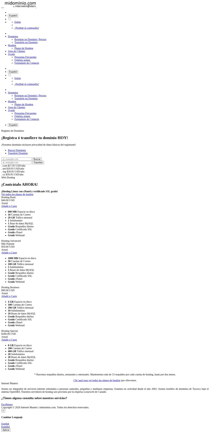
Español (13, 15)
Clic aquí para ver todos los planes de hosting (97, 380)
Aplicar (6, 430)
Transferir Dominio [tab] (18, 153)
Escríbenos (7, 404)
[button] (2, 7)
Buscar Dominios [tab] (17, 150)
